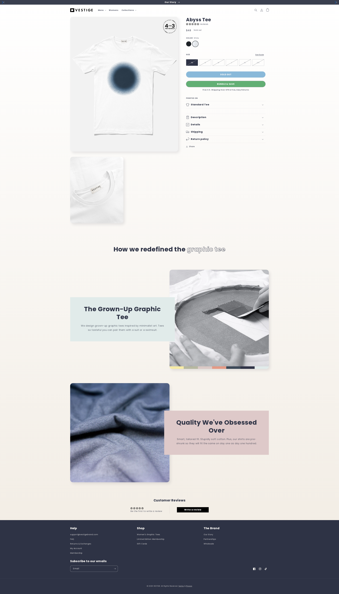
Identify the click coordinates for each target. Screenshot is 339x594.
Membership (76, 553)
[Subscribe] (115, 569)
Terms (181, 586)
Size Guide (259, 55)
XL (245, 62)
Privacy (189, 586)
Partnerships (210, 539)
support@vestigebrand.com (84, 534)
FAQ (72, 539)
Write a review (192, 509)
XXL (258, 62)
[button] (101, 10)
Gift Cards (142, 543)
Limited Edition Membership (150, 539)
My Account (76, 548)
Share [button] (192, 146)
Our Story (208, 534)
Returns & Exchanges (80, 543)
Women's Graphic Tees (148, 534)
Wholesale (209, 543)
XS (192, 62)
